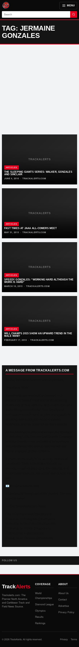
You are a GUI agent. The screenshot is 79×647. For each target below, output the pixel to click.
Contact (62, 599)
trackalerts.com (34, 178)
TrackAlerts (16, 639)
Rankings (40, 623)
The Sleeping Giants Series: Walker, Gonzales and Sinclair (38, 173)
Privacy (64, 639)
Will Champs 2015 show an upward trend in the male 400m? (38, 334)
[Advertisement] (39, 89)
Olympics (40, 610)
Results (39, 617)
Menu (71, 5)
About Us (63, 593)
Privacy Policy (66, 612)
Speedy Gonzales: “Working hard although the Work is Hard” (39, 280)
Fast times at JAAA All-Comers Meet (30, 228)
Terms (74, 639)
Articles (11, 167)
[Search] (73, 14)
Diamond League (44, 604)
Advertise (63, 606)
